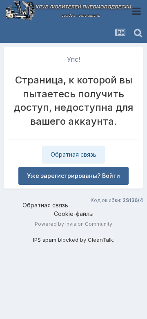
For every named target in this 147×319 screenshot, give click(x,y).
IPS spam (44, 239)
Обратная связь (73, 154)
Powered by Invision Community (73, 224)
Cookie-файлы (74, 213)
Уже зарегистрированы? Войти (73, 175)
